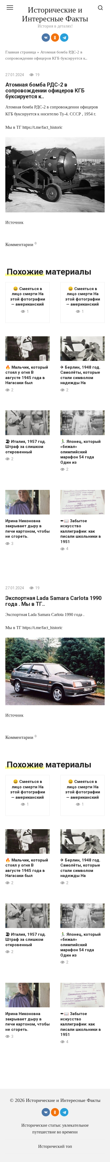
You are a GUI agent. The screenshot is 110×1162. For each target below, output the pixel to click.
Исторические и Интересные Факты (55, 14)
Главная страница (20, 52)
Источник (14, 222)
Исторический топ (55, 1146)
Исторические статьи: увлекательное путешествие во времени (55, 1128)
